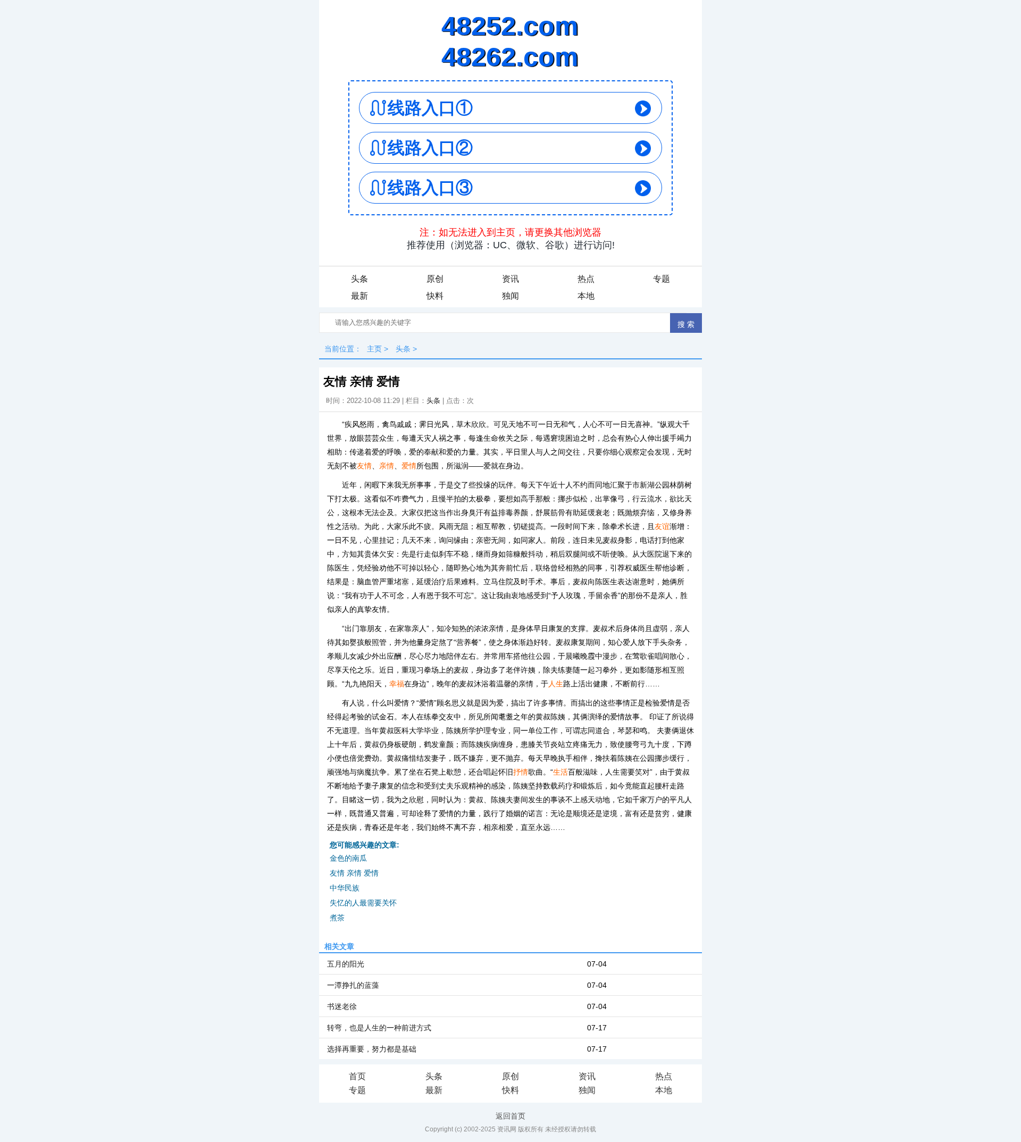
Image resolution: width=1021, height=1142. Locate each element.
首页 (357, 1076)
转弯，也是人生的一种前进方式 (379, 1027)
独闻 (510, 295)
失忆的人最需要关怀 (363, 903)
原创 (434, 278)
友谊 (662, 526)
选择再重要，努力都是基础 (371, 1049)
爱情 (408, 465)
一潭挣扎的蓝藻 (353, 985)
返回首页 (510, 1116)
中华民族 (344, 888)
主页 (374, 349)
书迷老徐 (342, 1006)
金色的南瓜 (348, 858)
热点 (586, 278)
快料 (434, 295)
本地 (586, 295)
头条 (359, 278)
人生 (555, 683)
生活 (560, 772)
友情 (364, 465)
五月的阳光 (345, 964)
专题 (661, 278)
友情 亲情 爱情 (354, 873)
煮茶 (337, 917)
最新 (359, 295)
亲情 (386, 465)
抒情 (520, 772)
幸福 (396, 683)
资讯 (510, 278)
